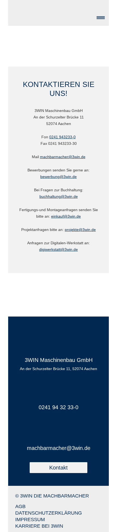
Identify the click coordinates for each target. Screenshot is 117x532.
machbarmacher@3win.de (62, 157)
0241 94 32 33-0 (58, 407)
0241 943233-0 (62, 137)
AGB (20, 506)
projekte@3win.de (80, 229)
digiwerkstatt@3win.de (58, 249)
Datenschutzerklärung (48, 513)
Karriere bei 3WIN (39, 526)
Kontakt (58, 468)
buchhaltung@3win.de (58, 196)
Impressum (30, 519)
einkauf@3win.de (66, 216)
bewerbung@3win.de (58, 176)
